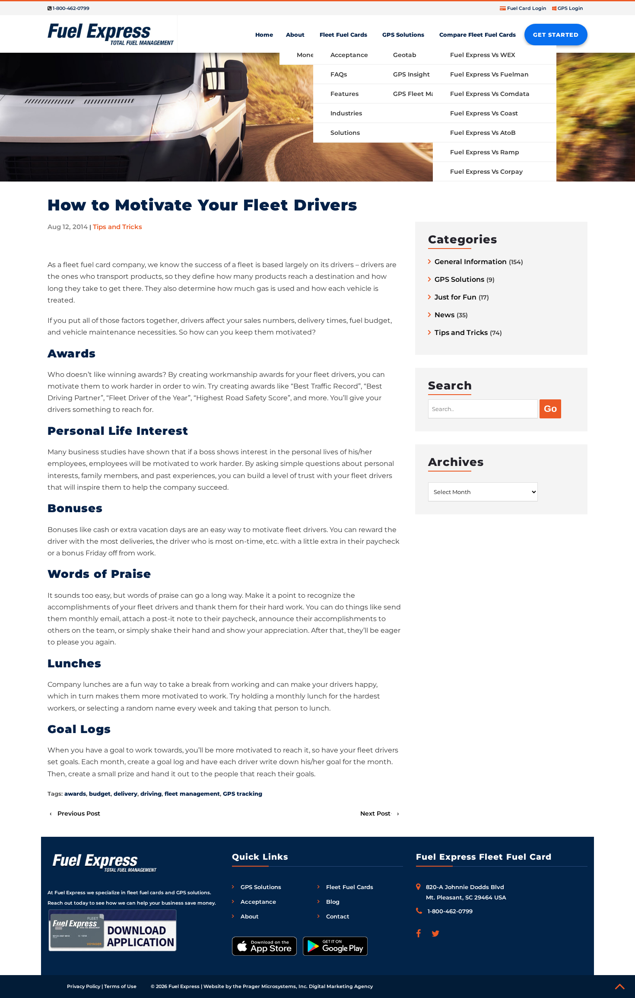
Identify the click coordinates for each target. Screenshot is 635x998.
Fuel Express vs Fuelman (489, 74)
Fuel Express (184, 986)
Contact (337, 916)
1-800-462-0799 (71, 8)
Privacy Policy (83, 986)
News (444, 315)
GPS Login (570, 8)
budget (100, 793)
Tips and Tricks (117, 227)
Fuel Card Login (526, 8)
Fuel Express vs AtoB (483, 133)
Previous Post (78, 813)
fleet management (192, 793)
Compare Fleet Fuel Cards (477, 34)
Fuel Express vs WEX (482, 55)
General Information (471, 262)
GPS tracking (242, 793)
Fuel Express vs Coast (484, 113)
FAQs (338, 74)
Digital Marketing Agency (341, 986)
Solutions (345, 133)
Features (344, 94)
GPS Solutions (403, 34)
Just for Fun (455, 297)
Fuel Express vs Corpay (486, 171)
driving (151, 793)
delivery (125, 793)
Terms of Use (120, 986)
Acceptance (349, 55)
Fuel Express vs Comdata (490, 94)
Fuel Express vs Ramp (484, 152)
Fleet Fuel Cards (343, 34)
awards (75, 793)
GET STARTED (556, 34)
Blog (333, 901)
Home (264, 34)
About (295, 34)
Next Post (375, 813)
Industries (346, 113)
